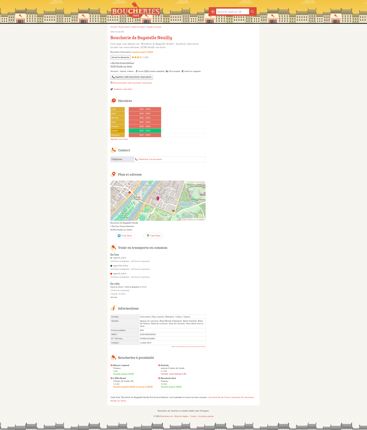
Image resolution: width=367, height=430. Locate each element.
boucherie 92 (238, 397)
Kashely (165, 365)
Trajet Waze (126, 235)
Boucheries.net (141, 11)
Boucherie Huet (168, 378)
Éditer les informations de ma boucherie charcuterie (189, 346)
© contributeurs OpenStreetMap (195, 182)
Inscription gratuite (206, 416)
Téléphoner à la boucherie (150, 159)
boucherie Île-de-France (220, 397)
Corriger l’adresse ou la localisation (193, 219)
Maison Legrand (121, 365)
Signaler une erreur (119, 139)
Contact (193, 416)
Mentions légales (181, 416)
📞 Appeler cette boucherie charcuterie (131, 77)
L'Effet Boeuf (119, 378)
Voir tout (113, 297)
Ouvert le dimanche (120, 57)
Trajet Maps (155, 235)
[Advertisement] (232, 202)
